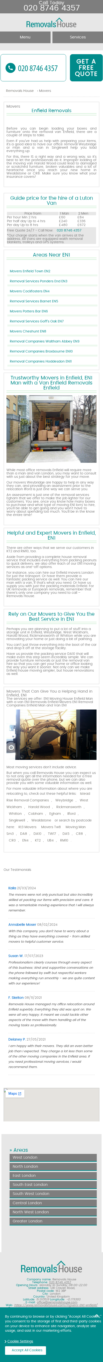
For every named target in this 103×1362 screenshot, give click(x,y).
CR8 (79, 834)
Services (78, 37)
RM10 (64, 840)
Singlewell (17, 820)
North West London (31, 1212)
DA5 (66, 834)
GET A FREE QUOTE (86, 67)
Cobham (35, 813)
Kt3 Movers (27, 827)
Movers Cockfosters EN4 (30, 291)
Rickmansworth (68, 807)
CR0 (12, 840)
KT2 (38, 840)
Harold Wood (39, 807)
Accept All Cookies (27, 1350)
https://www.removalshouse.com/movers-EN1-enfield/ (55, 1305)
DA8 (23, 834)
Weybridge (64, 800)
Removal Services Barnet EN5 (34, 301)
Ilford (71, 813)
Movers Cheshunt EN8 (28, 331)
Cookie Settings (20, 1341)
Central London (27, 1203)
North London (25, 1166)
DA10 (37, 834)
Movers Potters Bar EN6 (29, 311)
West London (25, 1157)
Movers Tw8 (51, 827)
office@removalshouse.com (57, 1302)
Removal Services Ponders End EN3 (38, 281)
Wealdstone (41, 820)
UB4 (50, 840)
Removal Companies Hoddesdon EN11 (41, 361)
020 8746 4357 (69, 230)
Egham (55, 813)
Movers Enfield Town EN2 (30, 271)
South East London (30, 1185)
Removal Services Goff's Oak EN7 (37, 321)
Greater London (27, 1221)
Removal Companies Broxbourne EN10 (41, 351)
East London (24, 1176)
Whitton (15, 813)
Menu (25, 37)
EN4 (25, 840)
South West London (31, 1194)
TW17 (52, 834)
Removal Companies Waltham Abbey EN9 (45, 341)
